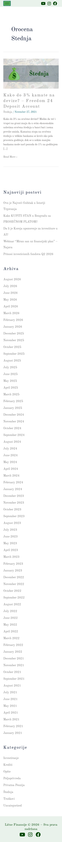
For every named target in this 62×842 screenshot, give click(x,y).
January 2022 (12, 651)
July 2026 (10, 286)
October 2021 (12, 672)
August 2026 (12, 279)
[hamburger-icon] (7, 3)
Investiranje (11, 758)
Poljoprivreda (12, 778)
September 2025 (14, 353)
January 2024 (12, 489)
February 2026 (13, 320)
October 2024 (12, 428)
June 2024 (10, 455)
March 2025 (11, 394)
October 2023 (12, 509)
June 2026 (10, 293)
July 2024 (10, 448)
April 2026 (10, 306)
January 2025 (12, 408)
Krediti (7, 764)
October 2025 (12, 347)
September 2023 (14, 516)
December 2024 (13, 414)
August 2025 (12, 360)
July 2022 (10, 611)
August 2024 (12, 441)
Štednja (7, 112)
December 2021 (13, 658)
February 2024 (13, 482)
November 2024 (13, 421)
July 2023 (10, 529)
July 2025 (10, 367)
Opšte (7, 771)
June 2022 (10, 618)
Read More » (10, 156)
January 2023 (12, 570)
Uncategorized (12, 805)
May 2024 (10, 462)
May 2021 (10, 706)
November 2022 (13, 584)
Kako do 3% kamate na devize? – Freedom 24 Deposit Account (29, 101)
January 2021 (12, 733)
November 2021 (13, 665)
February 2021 (13, 726)
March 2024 (11, 475)
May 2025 (10, 380)
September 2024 (14, 435)
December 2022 (13, 577)
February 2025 (13, 401)
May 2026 (10, 299)
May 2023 (10, 543)
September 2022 (14, 597)
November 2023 (13, 502)
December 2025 (13, 333)
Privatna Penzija (14, 785)
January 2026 (12, 326)
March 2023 (11, 556)
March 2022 (11, 638)
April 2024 (10, 468)
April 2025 (10, 387)
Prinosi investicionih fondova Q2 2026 (28, 254)
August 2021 (12, 685)
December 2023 (13, 496)
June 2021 (10, 699)
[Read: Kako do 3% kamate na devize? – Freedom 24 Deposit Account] (31, 73)
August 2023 (12, 523)
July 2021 (10, 692)
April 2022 (10, 631)
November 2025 (13, 340)
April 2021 (10, 712)
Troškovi (9, 798)
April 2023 (10, 550)
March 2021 (11, 719)
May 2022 (10, 624)
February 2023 (13, 563)
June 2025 (10, 374)
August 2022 (12, 604)
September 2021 (14, 678)
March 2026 (11, 313)
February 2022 (13, 645)
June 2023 (10, 536)
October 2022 (12, 590)
